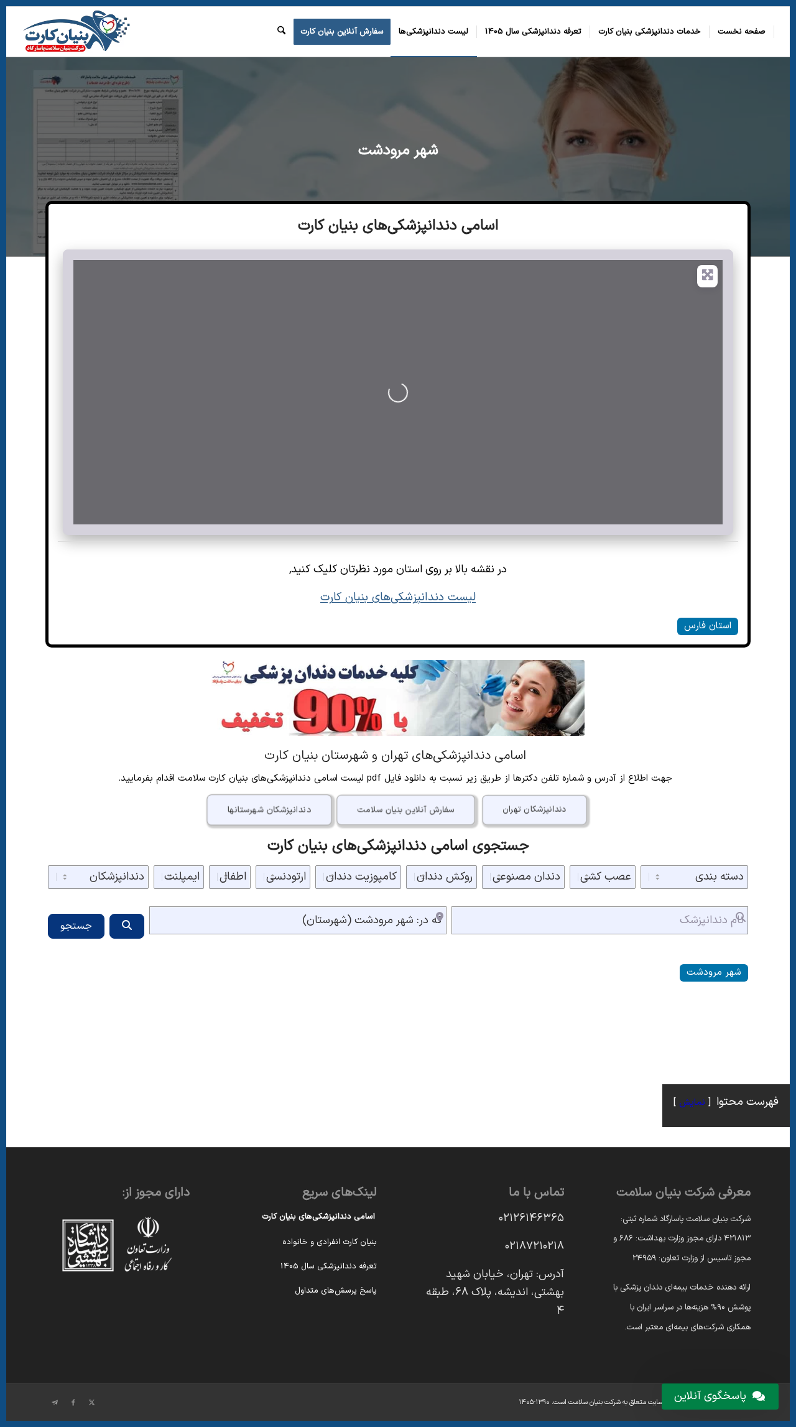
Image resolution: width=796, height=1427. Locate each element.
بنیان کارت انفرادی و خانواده (329, 1242)
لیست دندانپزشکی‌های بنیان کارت (398, 597)
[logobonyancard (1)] (76, 32)
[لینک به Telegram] (54, 1402)
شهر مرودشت (398, 150)
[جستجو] (281, 32)
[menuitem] (742, 32)
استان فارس (707, 626)
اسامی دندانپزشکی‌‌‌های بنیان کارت (318, 1217)
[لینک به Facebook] (73, 1402)
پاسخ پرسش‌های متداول (336, 1291)
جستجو (76, 926)
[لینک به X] (92, 1402)
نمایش (692, 1102)
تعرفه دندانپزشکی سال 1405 (328, 1266)
